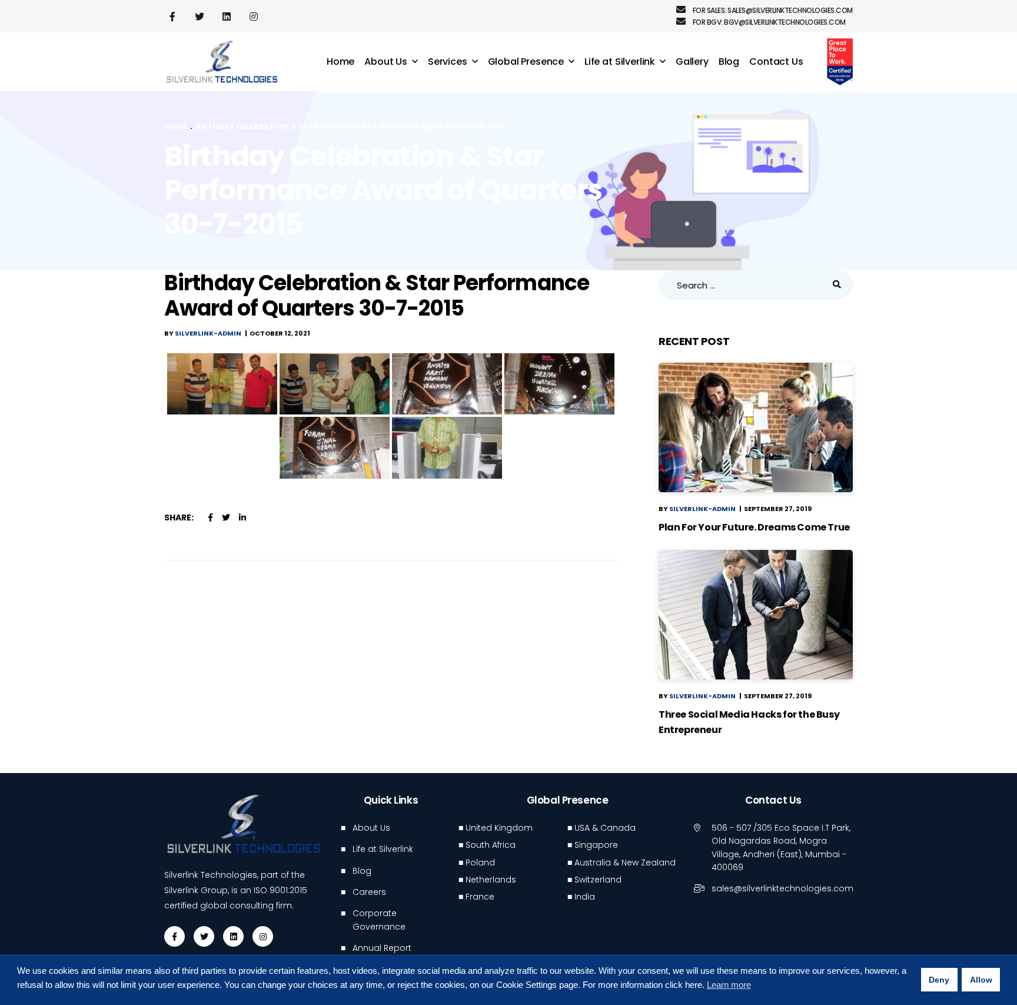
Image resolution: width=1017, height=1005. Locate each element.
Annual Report (382, 948)
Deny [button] (939, 979)
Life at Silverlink (383, 849)
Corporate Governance (379, 919)
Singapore (596, 845)
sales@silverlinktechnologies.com (790, 10)
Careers (369, 892)
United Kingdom (499, 828)
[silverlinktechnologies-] (222, 62)
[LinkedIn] (233, 936)
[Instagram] (262, 936)
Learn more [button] (729, 985)
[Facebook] (174, 936)
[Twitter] (204, 936)
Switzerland (598, 879)
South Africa (491, 845)
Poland (480, 862)
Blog (362, 871)
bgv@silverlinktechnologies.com (785, 22)
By (202, 333)
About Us (371, 828)
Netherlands (491, 879)
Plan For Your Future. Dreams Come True (754, 527)
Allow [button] (981, 979)
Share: (179, 517)
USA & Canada (605, 828)
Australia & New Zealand (625, 862)
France (480, 897)
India (584, 897)
